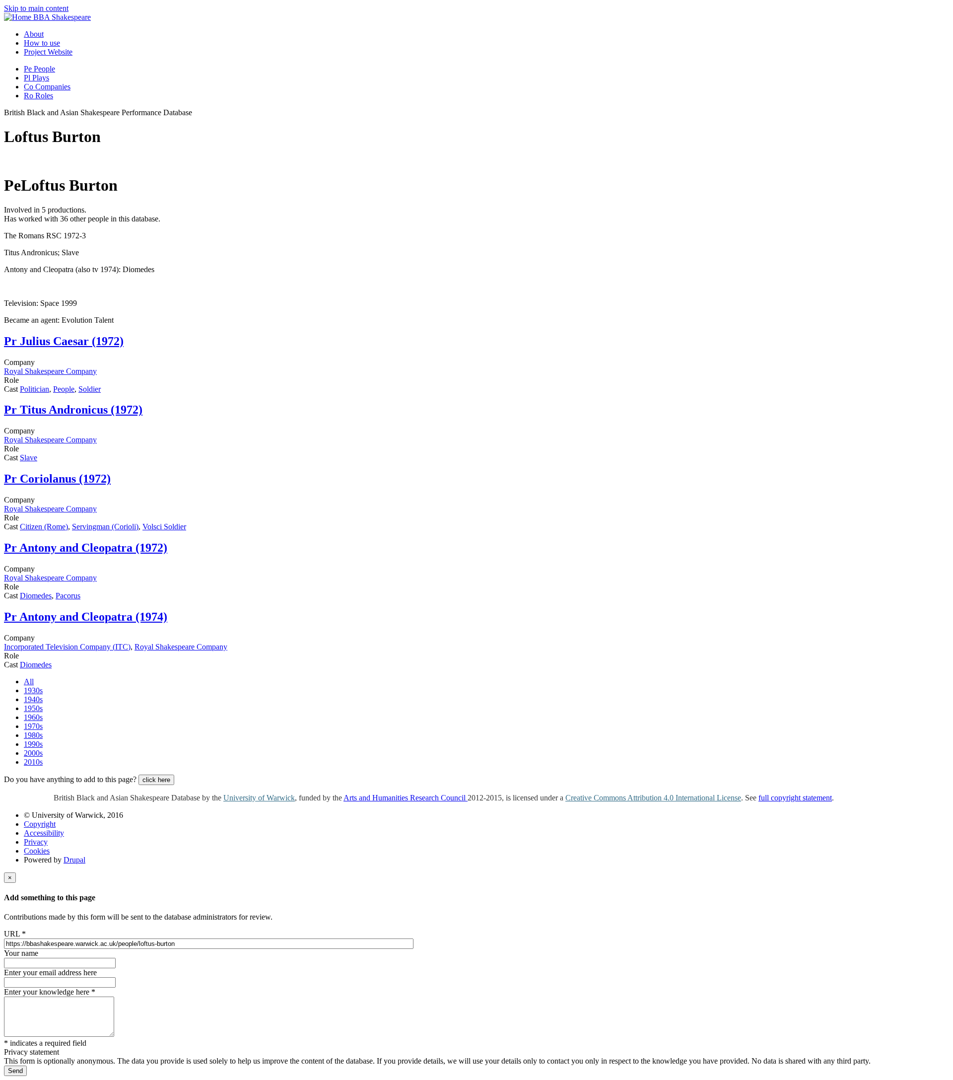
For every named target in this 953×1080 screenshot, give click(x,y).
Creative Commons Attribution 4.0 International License (653, 797)
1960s (33, 717)
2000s (33, 753)
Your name (21, 953)
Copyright (40, 824)
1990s (33, 744)
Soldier (89, 389)
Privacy (36, 842)
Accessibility (44, 833)
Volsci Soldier (164, 526)
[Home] (18, 17)
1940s (33, 699)
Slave (28, 457)
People (63, 389)
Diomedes (36, 595)
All (29, 681)
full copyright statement (795, 797)
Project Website (48, 52)
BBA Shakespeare (62, 17)
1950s (33, 708)
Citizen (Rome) (44, 526)
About (34, 34)
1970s (33, 726)
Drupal (74, 860)
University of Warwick (259, 797)
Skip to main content (36, 8)
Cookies (37, 851)
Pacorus (68, 595)
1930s (33, 690)
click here (156, 780)
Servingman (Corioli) (105, 526)
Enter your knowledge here (49, 992)
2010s (33, 762)
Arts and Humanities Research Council (405, 797)
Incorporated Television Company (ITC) (67, 647)
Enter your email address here (50, 972)
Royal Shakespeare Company (50, 371)
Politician (34, 389)
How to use (42, 43)
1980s (33, 735)
